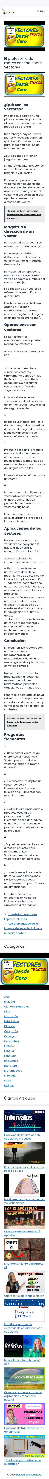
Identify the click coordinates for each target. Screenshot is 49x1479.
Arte (7, 997)
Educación (11, 1016)
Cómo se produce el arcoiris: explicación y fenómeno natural (23, 1396)
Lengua (9, 1051)
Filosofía (9, 1026)
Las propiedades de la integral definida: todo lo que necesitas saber (23, 928)
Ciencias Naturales (16, 1006)
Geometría (11, 1041)
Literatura (10, 1066)
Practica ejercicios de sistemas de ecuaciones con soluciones (23, 1328)
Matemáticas (13, 1070)
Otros (7, 1080)
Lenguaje (10, 1056)
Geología (10, 1036)
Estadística (11, 1021)
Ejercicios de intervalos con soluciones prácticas (22, 1136)
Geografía (11, 1031)
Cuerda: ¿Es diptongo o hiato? (24, 1296)
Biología (9, 1001)
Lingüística (11, 1061)
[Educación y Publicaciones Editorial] (8, 11)
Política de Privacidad (28, 1474)
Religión (9, 1085)
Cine (7, 1011)
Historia (9, 1046)
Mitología (10, 1075)
